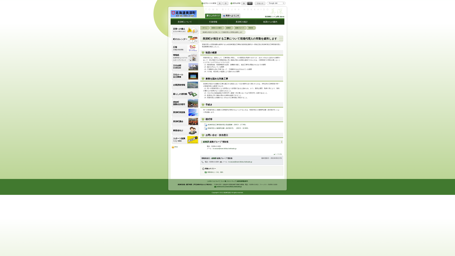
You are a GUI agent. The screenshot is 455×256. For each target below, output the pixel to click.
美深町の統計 (242, 22)
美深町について (185, 22)
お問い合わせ (280, 16)
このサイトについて (213, 181)
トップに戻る (278, 154)
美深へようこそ (232, 16)
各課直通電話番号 (242, 181)
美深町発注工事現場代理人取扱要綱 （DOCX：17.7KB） (227, 125)
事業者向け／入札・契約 (215, 172)
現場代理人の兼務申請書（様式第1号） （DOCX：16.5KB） (228, 128)
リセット (260, 3)
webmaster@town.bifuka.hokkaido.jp (229, 186)
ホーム (205, 28)
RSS (176, 147)
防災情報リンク (270, 16)
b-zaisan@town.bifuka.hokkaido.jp (224, 148)
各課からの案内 (270, 22)
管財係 (251, 28)
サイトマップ (231, 181)
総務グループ (239, 28)
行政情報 (213, 22)
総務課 (228, 28)
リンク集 (223, 181)
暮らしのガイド (213, 16)
